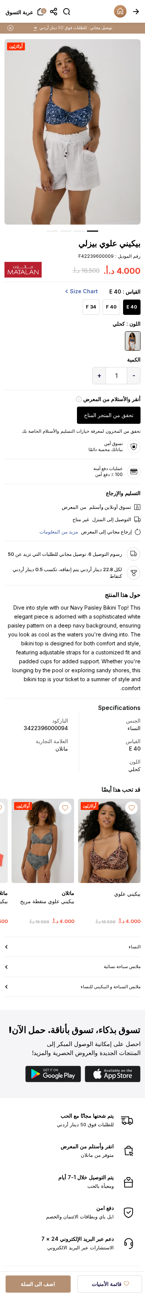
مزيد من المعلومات (58, 532)
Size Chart (84, 291)
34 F (91, 307)
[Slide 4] (52, 231)
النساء (135, 946)
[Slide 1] (92, 231)
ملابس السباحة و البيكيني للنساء (111, 986)
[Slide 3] (65, 231)
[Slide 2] (79, 231)
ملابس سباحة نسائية (122, 966)
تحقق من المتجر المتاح (108, 415)
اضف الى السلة (38, 1284)
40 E (131, 307)
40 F (111, 307)
